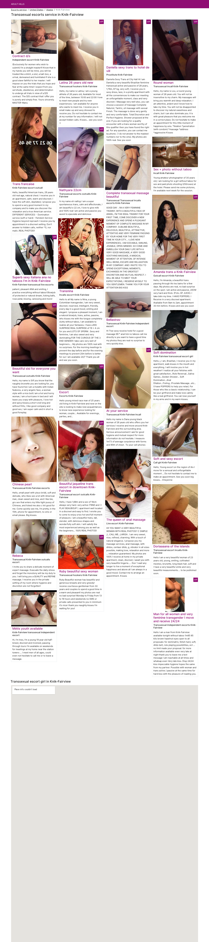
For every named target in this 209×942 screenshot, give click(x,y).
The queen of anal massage (125, 519)
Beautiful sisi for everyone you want (33, 370)
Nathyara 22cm (70, 190)
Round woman (163, 82)
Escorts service (19, 9)
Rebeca (17, 555)
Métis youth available (27, 628)
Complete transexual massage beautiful (127, 194)
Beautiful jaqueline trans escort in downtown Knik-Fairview (77, 487)
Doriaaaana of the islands (171, 546)
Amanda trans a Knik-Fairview (174, 272)
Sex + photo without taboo (172, 169)
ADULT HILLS (17, 4)
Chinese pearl (22, 484)
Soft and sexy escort (168, 458)
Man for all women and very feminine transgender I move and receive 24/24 (173, 617)
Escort (64, 392)
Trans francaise (23, 184)
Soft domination (164, 352)
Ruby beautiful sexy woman (78, 571)
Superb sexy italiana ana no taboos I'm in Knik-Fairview (31, 279)
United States (36, 9)
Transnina (66, 291)
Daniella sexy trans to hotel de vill (127, 69)
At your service (117, 410)
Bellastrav (113, 319)
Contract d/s (21, 56)
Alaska (49, 9)
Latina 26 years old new (76, 82)
